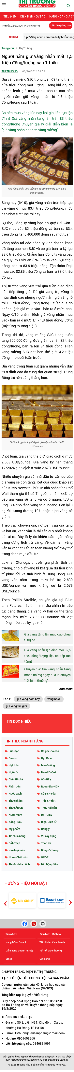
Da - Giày (46, 815)
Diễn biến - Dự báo (32, 16)
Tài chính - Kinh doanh (52, 942)
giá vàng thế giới (16, 706)
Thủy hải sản (49, 808)
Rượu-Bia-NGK (50, 786)
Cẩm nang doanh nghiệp (20, 950)
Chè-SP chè (16, 779)
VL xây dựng (48, 836)
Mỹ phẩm (14, 829)
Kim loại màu (17, 850)
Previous (5, 898)
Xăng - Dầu (15, 822)
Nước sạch (15, 793)
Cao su (13, 758)
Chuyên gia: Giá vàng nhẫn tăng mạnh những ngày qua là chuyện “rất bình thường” (47, 674)
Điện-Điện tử (48, 822)
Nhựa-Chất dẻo (18, 857)
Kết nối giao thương (50, 950)
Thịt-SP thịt (48, 800)
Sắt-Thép (14, 843)
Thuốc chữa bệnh (19, 864)
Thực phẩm (15, 800)
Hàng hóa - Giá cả (16, 942)
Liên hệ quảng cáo (61, 25)
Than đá (46, 843)
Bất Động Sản (49, 864)
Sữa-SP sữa (48, 793)
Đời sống (44, 958)
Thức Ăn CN (16, 808)
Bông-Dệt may (50, 850)
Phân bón (15, 786)
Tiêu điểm (10, 16)
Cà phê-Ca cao (50, 751)
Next (70, 899)
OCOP (45, 857)
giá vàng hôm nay (28, 699)
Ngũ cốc (14, 772)
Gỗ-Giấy (46, 779)
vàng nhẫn (54, 699)
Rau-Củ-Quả (48, 772)
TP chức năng (17, 836)
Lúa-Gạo (14, 751)
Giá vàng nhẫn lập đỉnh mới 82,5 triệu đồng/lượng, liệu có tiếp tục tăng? (47, 655)
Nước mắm (15, 815)
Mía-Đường (48, 765)
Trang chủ (8, 48)
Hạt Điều (46, 758)
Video (9, 958)
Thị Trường (25, 48)
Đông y (45, 829)
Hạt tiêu (14, 765)
